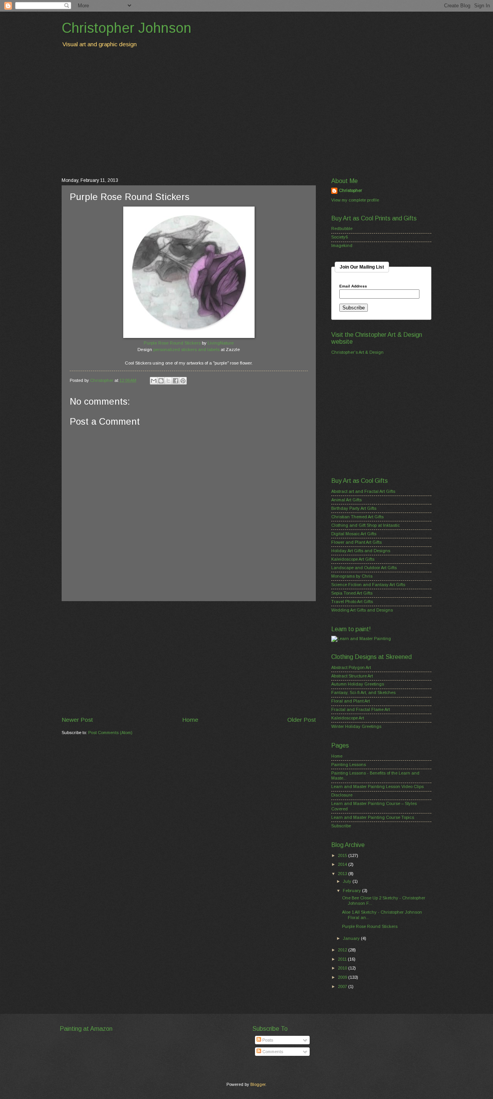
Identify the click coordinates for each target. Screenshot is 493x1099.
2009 (343, 977)
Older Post (301, 719)
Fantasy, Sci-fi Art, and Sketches (363, 692)
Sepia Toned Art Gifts (351, 593)
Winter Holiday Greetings (356, 726)
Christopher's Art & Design (357, 352)
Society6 (339, 237)
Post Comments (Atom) (110, 732)
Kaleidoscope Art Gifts (352, 559)
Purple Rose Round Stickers (172, 343)
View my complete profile (355, 200)
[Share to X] (168, 381)
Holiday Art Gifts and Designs (360, 550)
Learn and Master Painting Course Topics (372, 817)
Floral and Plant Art (350, 701)
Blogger (257, 1084)
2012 (343, 950)
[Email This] (154, 381)
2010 (343, 968)
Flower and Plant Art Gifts (356, 542)
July (347, 881)
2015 (343, 855)
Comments (272, 1051)
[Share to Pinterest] (183, 381)
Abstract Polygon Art (351, 667)
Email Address (353, 286)
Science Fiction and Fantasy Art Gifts (368, 584)
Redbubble (341, 228)
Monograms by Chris (351, 576)
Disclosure (341, 795)
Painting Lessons (348, 764)
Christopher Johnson (126, 28)
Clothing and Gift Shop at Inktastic (365, 525)
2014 (343, 864)
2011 (343, 959)
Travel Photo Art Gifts (352, 601)
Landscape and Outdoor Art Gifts (364, 567)
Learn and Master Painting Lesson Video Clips (377, 786)
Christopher (350, 190)
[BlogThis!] (161, 381)
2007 (343, 986)
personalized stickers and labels (186, 349)
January (352, 938)
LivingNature (221, 343)
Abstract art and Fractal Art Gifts (363, 491)
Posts (267, 1040)
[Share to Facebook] (175, 381)
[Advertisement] (246, 112)
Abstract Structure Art (352, 676)
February (352, 890)
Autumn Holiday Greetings (357, 684)
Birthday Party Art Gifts (353, 508)
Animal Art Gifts (346, 499)
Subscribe (341, 825)
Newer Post (77, 719)
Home (190, 719)
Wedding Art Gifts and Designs (362, 610)
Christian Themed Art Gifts (357, 516)
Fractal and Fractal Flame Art (360, 709)
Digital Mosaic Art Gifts (353, 533)
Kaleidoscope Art (347, 718)
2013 (343, 873)
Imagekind (341, 245)
